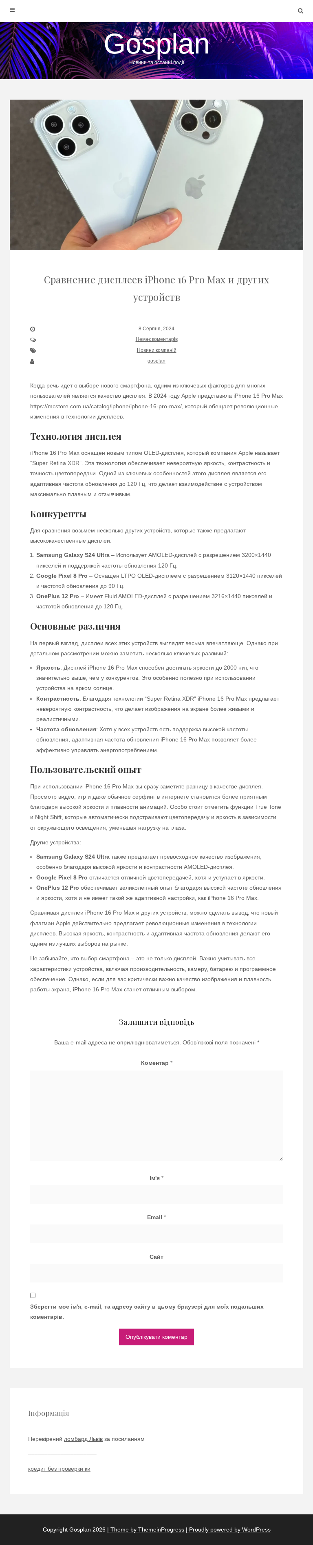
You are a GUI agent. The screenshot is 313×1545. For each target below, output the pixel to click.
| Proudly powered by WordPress (228, 1529)
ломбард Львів (83, 1439)
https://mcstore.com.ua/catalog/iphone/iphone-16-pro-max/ (106, 406)
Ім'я (156, 1178)
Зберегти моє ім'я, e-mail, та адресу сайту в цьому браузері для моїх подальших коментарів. (147, 1311)
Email (156, 1217)
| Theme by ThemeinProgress (145, 1529)
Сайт (156, 1256)
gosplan (156, 361)
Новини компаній (156, 350)
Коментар (156, 1063)
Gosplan (157, 46)
